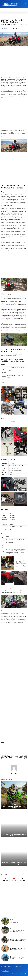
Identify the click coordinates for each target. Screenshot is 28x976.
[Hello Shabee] (2, 24)
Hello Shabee (7, 24)
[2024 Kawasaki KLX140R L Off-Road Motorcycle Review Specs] (5, 948)
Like (5, 877)
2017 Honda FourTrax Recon (12, 305)
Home (2, 17)
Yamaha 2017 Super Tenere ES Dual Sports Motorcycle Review (21, 757)
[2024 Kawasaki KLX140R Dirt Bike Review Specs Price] (14, 795)
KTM (14, 832)
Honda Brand (7, 304)
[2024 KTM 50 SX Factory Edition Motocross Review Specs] (14, 823)
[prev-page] (2, 868)
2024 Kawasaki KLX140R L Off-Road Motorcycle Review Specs (17, 949)
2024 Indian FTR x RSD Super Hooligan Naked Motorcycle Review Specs (14, 863)
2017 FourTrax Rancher (9, 354)
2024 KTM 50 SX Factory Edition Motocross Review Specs (14, 835)
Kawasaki (14, 804)
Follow (14, 877)
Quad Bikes (7, 742)
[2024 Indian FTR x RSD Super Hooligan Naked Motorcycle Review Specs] (14, 852)
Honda (5, 17)
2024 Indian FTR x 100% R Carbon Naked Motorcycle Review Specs (17, 958)
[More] (16, 28)
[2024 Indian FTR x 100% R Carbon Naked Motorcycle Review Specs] (5, 957)
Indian (11, 956)
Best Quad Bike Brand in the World (18, 77)
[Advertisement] (14, 62)
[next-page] (4, 868)
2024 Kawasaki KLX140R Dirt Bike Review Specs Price (14, 807)
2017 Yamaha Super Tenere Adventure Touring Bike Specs (7, 757)
